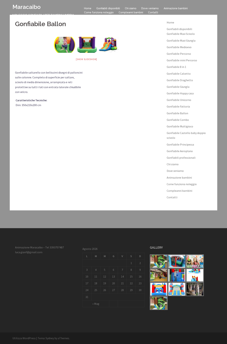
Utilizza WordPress (24, 338)
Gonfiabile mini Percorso (182, 60)
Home (87, 8)
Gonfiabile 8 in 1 (176, 67)
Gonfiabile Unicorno (179, 100)
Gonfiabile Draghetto (180, 80)
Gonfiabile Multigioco (180, 126)
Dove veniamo (150, 8)
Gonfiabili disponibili (108, 8)
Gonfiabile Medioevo (179, 47)
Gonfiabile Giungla (178, 86)
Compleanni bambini (131, 12)
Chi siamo (130, 8)
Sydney (50, 338)
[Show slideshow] (86, 59)
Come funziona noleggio (99, 12)
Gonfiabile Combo (178, 120)
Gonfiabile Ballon (177, 113)
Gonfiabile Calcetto (179, 73)
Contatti (153, 12)
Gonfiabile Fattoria (178, 106)
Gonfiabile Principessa (180, 144)
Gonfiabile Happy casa (180, 93)
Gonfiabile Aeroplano (180, 151)
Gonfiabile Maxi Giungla (181, 40)
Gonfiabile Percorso (179, 53)
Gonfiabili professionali (181, 157)
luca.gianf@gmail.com (28, 252)
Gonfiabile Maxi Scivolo (181, 34)
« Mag (95, 303)
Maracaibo (26, 7)
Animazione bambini (176, 8)
